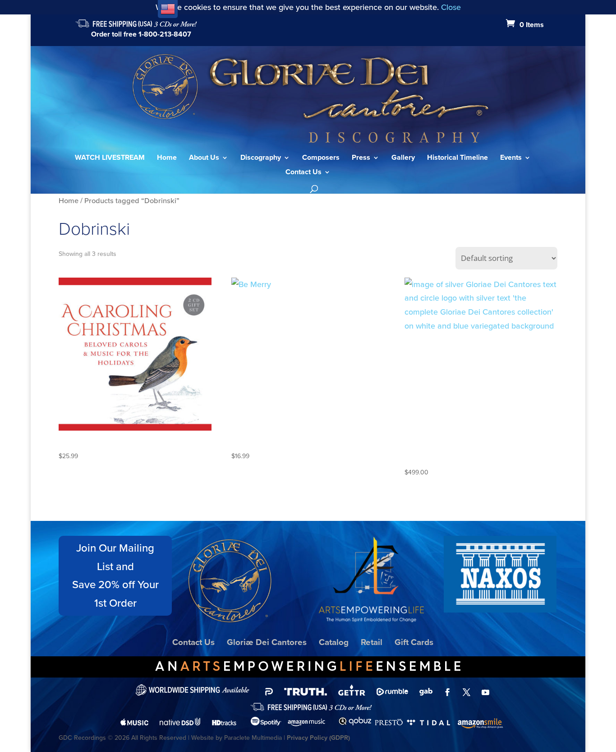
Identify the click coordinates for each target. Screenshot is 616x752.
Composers (321, 158)
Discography (260, 158)
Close (451, 7)
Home (167, 158)
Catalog (334, 642)
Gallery (403, 158)
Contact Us (303, 173)
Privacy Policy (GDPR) (318, 738)
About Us (204, 158)
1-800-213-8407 (164, 34)
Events (511, 158)
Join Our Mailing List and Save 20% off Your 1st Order (115, 575)
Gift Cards (414, 642)
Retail (371, 642)
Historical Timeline (457, 158)
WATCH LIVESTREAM (110, 158)
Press (361, 158)
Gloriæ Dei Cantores (267, 642)
